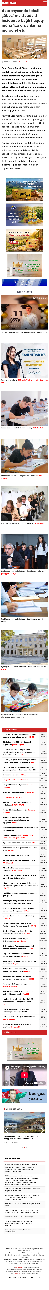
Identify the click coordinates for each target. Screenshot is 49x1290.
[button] (42, 1130)
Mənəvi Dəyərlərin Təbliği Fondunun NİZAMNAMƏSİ (18, 1231)
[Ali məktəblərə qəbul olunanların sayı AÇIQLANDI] (24, 408)
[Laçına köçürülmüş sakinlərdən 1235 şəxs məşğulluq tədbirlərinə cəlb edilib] (24, 1122)
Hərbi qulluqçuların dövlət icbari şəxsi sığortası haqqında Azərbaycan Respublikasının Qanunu (21, 1211)
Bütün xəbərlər (11, 1032)
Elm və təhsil (24, 62)
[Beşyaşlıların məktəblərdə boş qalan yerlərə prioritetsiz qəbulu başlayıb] (24, 695)
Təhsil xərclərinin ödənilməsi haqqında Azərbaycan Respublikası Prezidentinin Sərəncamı (18, 1223)
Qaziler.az (19, 1267)
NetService (17, 1273)
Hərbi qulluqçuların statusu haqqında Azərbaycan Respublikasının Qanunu (22, 1190)
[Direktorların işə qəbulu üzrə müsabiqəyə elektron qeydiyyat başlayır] (24, 551)
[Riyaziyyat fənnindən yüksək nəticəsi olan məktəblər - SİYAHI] (24, 647)
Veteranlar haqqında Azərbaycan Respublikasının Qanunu (22, 1205)
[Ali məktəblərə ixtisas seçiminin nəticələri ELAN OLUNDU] (24, 456)
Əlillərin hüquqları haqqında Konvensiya (19, 1217)
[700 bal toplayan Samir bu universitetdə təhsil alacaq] (24, 312)
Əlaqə (31, 1277)
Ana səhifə (12, 1277)
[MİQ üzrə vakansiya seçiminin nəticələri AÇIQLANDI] (24, 503)
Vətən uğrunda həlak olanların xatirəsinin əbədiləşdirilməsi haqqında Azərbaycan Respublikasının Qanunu (19, 1169)
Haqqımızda (22, 1277)
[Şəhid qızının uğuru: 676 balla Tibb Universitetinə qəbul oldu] (24, 360)
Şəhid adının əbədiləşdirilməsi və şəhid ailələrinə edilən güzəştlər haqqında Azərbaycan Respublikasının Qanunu (22, 1197)
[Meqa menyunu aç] (45, 3)
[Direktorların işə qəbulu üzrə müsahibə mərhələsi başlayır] (24, 599)
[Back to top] (42, 1283)
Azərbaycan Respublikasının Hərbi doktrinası (21, 1164)
